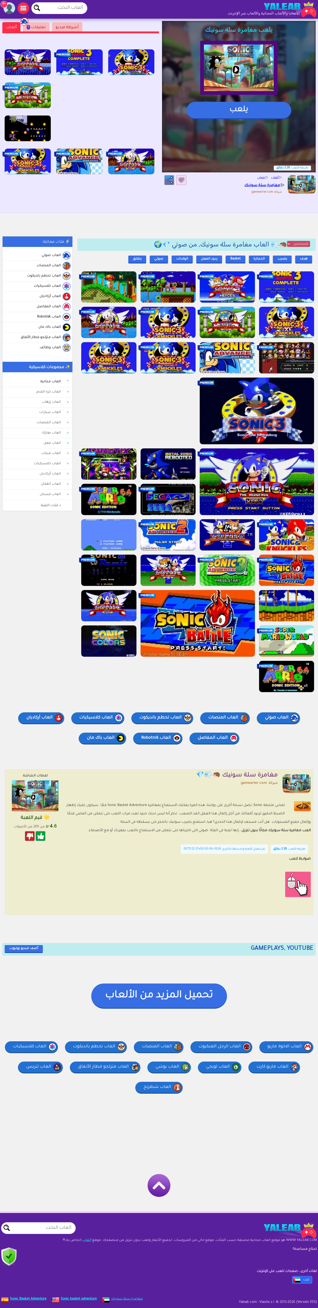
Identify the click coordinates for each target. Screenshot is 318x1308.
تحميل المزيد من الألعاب (159, 995)
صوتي (158, 259)
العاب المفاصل (49, 307)
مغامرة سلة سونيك (127, 1299)
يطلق (137, 259)
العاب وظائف (50, 348)
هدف (304, 259)
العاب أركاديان (50, 296)
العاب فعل (52, 443)
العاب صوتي (51, 255)
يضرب (282, 259)
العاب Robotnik (49, 317)
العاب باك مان (49, 327)
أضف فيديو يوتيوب (23, 948)
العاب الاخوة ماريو (284, 1046)
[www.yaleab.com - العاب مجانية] (285, 1230)
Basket (235, 259)
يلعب (239, 110)
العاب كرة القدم (48, 392)
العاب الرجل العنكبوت (220, 1046)
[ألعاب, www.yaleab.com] (285, 9)
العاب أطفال (51, 484)
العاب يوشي (167, 1067)
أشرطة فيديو (67, 27)
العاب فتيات (51, 453)
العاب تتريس (38, 1067)
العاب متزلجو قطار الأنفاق (41, 337)
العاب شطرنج (157, 1087)
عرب (306, 1280)
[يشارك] (169, 180)
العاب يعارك (51, 433)
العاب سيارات (50, 412)
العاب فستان (50, 494)
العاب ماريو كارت (272, 1067)
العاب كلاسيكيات (47, 286)
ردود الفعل (209, 259)
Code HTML (305, 806)
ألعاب (11, 27)
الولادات (182, 259)
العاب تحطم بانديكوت (44, 276)
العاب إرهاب (51, 402)
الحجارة (259, 259)
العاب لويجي (218, 1067)
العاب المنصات (49, 266)
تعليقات (37, 27)
